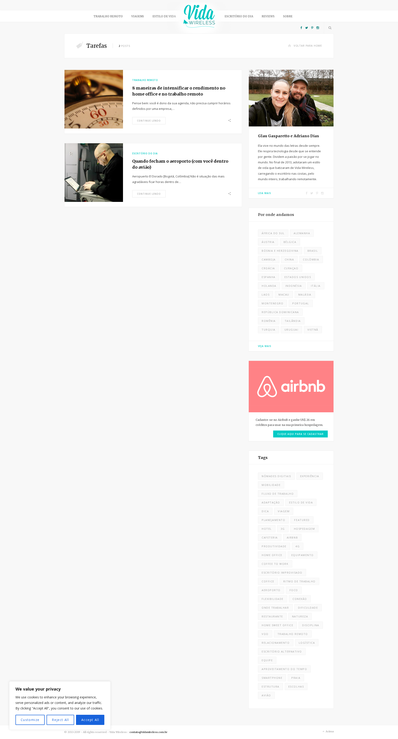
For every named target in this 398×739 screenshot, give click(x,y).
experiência (309, 476)
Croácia (268, 268)
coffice (268, 581)
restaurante (272, 616)
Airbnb (292, 537)
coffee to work (275, 563)
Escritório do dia (239, 16)
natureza (300, 616)
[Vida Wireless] (199, 17)
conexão (300, 599)
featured (302, 520)
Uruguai (291, 329)
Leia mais (264, 193)
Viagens (137, 16)
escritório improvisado (282, 572)
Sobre (288, 16)
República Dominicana (280, 312)
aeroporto (271, 590)
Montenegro (272, 303)
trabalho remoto (293, 634)
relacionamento (276, 642)
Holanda (269, 285)
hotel (267, 528)
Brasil (312, 250)
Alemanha (302, 233)
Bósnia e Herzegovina (280, 250)
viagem (284, 511)
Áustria (268, 242)
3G (283, 528)
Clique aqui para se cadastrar (300, 434)
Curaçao (291, 268)
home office (272, 555)
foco (294, 590)
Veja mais (264, 346)
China (289, 259)
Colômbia (311, 259)
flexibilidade (273, 599)
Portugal (300, 303)
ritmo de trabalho (299, 581)
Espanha (268, 277)
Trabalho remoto (108, 16)
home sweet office (277, 625)
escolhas (296, 686)
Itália (316, 285)
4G (298, 546)
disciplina (310, 625)
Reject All (60, 720)
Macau (283, 294)
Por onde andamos (276, 214)
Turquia (268, 329)
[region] (60, 705)
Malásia (304, 294)
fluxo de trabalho (278, 493)
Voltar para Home (308, 45)
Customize (30, 720)
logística (307, 642)
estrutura (270, 686)
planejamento (273, 520)
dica (265, 511)
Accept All (90, 720)
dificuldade (308, 607)
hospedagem (304, 528)
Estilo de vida (164, 16)
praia (295, 677)
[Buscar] (329, 27)
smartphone (272, 677)
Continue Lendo (149, 120)
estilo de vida (301, 502)
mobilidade (271, 485)
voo (265, 634)
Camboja (269, 259)
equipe (267, 660)
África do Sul (273, 233)
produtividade (274, 546)
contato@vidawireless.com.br (148, 732)
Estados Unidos (297, 277)
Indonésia (293, 285)
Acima (329, 731)
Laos (265, 294)
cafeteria (270, 537)
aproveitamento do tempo (284, 669)
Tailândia (293, 321)
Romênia (269, 321)
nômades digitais (276, 476)
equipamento (302, 555)
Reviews (268, 16)
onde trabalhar (275, 607)
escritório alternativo (282, 651)
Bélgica (290, 242)
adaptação (271, 502)
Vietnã (312, 329)
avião (266, 695)
